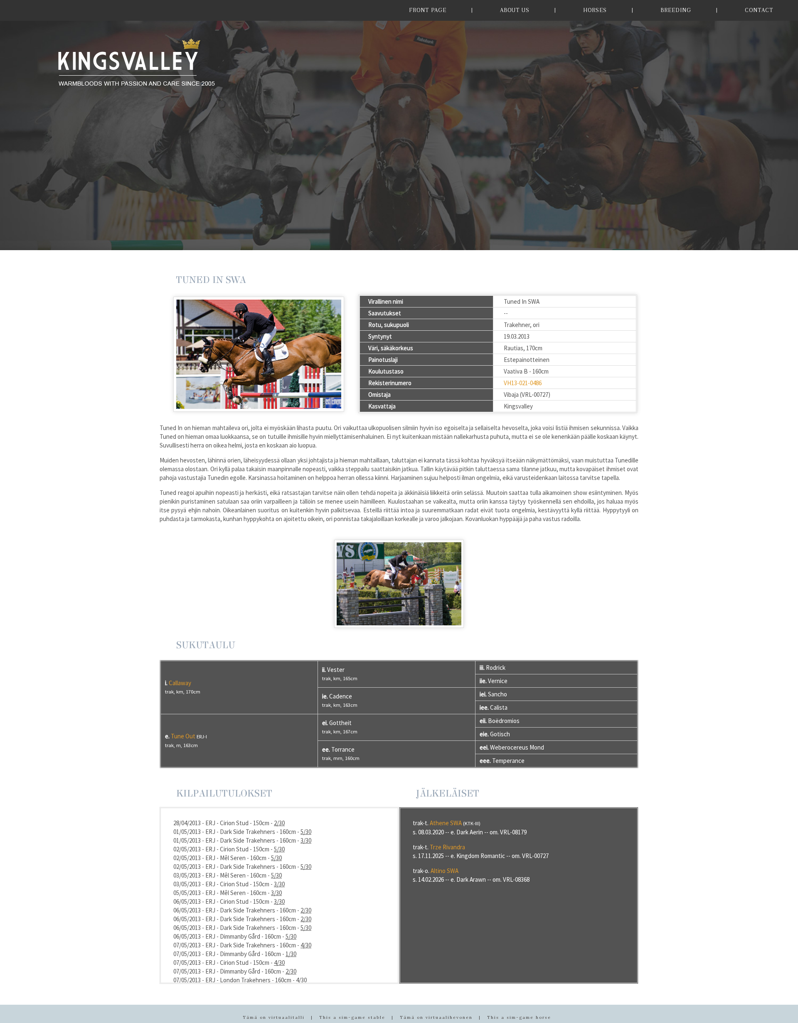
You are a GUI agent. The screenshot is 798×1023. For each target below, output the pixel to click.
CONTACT (759, 10)
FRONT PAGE (427, 10)
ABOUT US (515, 10)
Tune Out (183, 736)
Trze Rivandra (447, 847)
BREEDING (675, 10)
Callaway (180, 683)
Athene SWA (446, 823)
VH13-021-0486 (523, 383)
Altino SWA (444, 871)
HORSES (595, 10)
